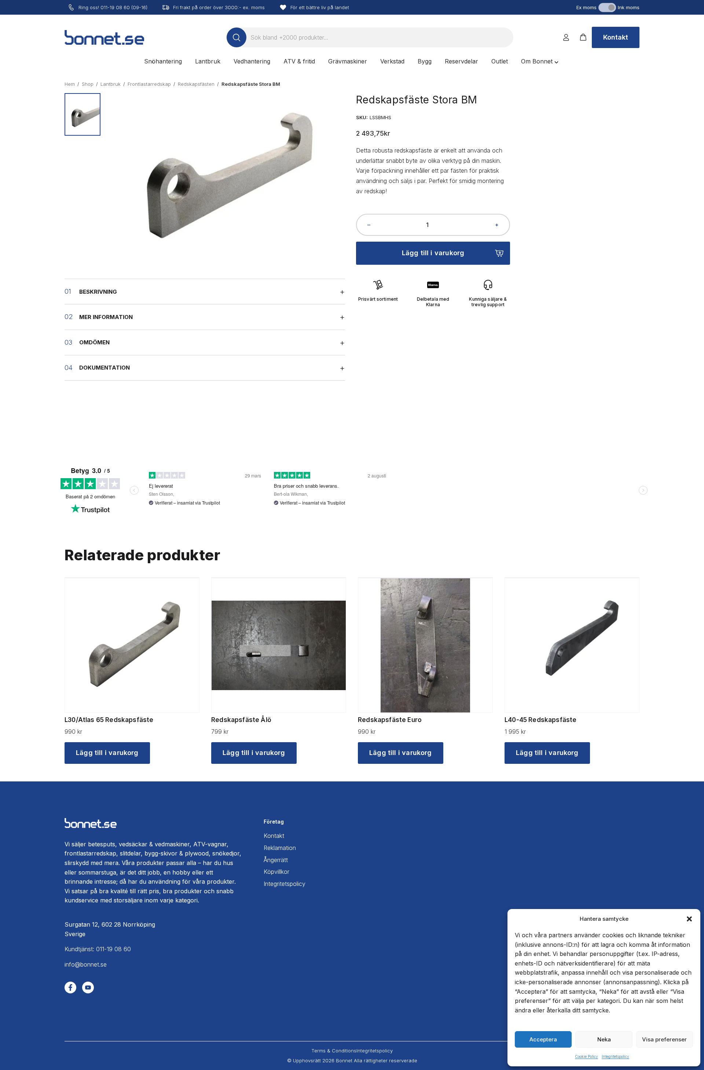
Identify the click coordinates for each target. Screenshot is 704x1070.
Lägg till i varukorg (433, 253)
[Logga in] (566, 37)
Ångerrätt (276, 860)
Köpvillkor (276, 871)
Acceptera (543, 1039)
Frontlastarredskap (149, 84)
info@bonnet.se (86, 964)
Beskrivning (98, 291)
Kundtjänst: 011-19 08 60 (98, 949)
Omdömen (94, 342)
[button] (689, 919)
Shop (88, 84)
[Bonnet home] (104, 37)
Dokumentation (104, 367)
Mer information (106, 317)
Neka (604, 1039)
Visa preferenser (664, 1039)
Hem (70, 84)
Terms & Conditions (333, 1050)
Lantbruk (110, 84)
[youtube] (88, 987)
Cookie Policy (586, 1056)
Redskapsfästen (196, 84)
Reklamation (280, 847)
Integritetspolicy (615, 1056)
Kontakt (615, 37)
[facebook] (70, 987)
